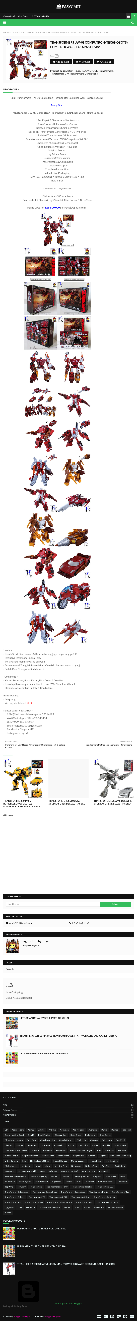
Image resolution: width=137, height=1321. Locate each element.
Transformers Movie (98, 1192)
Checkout (105, 61)
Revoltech (103, 1171)
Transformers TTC (84, 1202)
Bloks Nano (90, 1135)
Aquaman (64, 1130)
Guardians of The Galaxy (16, 1150)
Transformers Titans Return (59, 1202)
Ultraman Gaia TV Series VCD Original (44, 1053)
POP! (42, 1171)
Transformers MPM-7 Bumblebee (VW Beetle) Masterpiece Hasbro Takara (21, 803)
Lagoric (103, 1155)
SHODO (54, 1176)
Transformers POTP (58, 1197)
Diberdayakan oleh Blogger (67, 1303)
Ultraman (30, 1207)
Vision (87, 1207)
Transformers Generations (25, 32)
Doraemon (32, 1145)
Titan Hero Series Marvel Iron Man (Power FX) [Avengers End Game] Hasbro (68, 1035)
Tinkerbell (89, 1181)
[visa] (105, 1316)
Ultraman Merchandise (49, 1207)
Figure (95, 1145)
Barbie (104, 1130)
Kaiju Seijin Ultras (30, 1155)
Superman (56, 1181)
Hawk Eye (47, 1150)
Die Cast (8, 1145)
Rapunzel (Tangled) (69, 1171)
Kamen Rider (48, 1155)
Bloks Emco (76, 1135)
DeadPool (120, 1140)
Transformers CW (59, 73)
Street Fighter (25, 1181)
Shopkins (66, 1176)
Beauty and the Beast (14, 1135)
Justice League (11, 1155)
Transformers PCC (37, 1197)
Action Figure (73, 70)
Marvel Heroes (60, 1161)
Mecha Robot (95, 1161)
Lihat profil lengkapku (31, 945)
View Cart (84, 61)
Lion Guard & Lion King (120, 1155)
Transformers (106, 70)
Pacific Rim (120, 1166)
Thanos (68, 1181)
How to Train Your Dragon (81, 1150)
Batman (114, 1130)
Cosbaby (94, 1140)
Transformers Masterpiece (73, 1192)
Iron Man (122, 1150)
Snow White (110, 1176)
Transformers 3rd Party (56, 1186)
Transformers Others (14, 1197)
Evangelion (59, 1145)
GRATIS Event (120, 1145)
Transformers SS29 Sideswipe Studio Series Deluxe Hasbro (113, 802)
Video (77, 1207)
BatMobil (127, 1130)
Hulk (99, 1150)
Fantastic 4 (83, 1145)
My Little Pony (61, 1166)
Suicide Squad (41, 1181)
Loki (24, 1161)
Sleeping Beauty (82, 1176)
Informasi (109, 1150)
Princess (53, 1171)
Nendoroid (76, 1166)
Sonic (122, 1176)
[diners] (125, 1316)
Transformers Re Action (104, 1197)
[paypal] (99, 1316)
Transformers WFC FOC (107, 1202)
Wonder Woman (115, 1207)
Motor (47, 1166)
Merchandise (112, 1161)
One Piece (106, 1166)
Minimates (26, 1166)
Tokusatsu (122, 1181)
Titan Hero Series (105, 1181)
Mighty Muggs (11, 1166)
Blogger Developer (22, 1316)
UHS (20, 1207)
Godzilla (106, 1145)
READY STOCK (90, 70)
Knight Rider (78, 1155)
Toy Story (21, 1186)
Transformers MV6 (120, 1192)
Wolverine (99, 1207)
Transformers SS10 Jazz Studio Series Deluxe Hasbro (67, 802)
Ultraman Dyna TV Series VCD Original (44, 1018)
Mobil (38, 1166)
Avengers (93, 1130)
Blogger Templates (53, 1316)
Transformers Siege (34, 1202)
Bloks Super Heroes (14, 1140)
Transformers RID (13, 1202)
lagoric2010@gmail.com (20, 923)
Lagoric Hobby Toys (35, 941)
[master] (112, 1316)
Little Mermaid (11, 1161)
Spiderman (10, 1181)
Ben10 (31, 1135)
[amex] (131, 1316)
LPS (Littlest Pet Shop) (39, 1161)
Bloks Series (105, 1135)
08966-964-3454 (41, 16)
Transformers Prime (81, 1197)
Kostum (92, 1155)
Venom (67, 1207)
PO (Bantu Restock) (27, 1171)
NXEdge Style (91, 1166)
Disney (20, 1145)
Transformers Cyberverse (16, 1192)
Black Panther (44, 1135)
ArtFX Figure (78, 1130)
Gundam (35, 1150)
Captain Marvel (66, 1140)
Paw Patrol (9, 1171)
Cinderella (81, 1140)
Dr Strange (45, 1145)
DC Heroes (107, 1140)
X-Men (8, 1212)
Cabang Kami (9, 16)
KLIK (29, 702)
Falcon (71, 1145)
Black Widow (60, 1135)
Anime (41, 1130)
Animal (31, 1130)
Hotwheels (61, 1150)
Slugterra (97, 1176)
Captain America (47, 1140)
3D (69, 1105)
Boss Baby (31, 1140)
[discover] (118, 1316)
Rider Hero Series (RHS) (15, 1176)
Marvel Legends (78, 1161)
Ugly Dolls (9, 1207)
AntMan (52, 1130)
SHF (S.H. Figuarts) (38, 1176)
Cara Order (23, 16)
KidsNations (63, 1155)
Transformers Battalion (82, 1186)
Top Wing (9, 1186)
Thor (78, 1181)
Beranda (7, 32)
